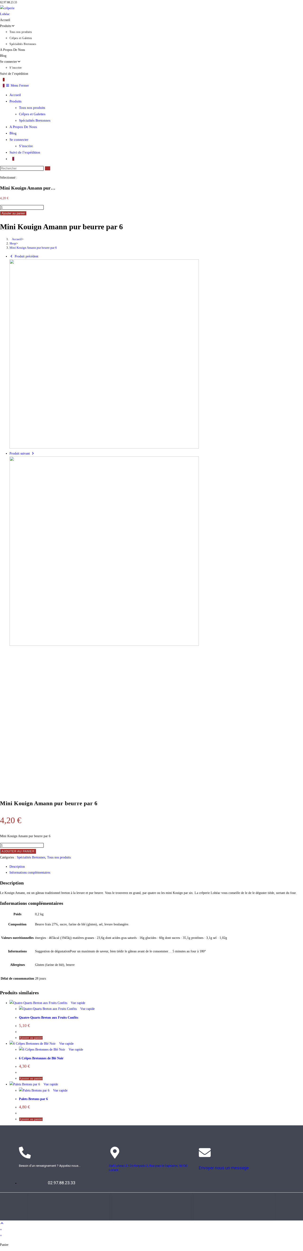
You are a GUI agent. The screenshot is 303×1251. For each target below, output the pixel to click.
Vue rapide (77, 1003)
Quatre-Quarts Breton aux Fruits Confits (48, 1017)
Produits (15, 101)
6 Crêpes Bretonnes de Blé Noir (41, 1058)
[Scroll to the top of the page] (2, 1223)
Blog (13, 133)
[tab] (156, 867)
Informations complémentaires (29, 872)
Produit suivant (19, 453)
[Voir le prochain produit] (33, 453)
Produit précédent (26, 256)
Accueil (15, 95)
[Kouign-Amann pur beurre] (104, 447)
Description (17, 866)
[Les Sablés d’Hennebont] (104, 644)
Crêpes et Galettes (32, 114)
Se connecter (18, 139)
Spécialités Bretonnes (34, 120)
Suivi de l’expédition (24, 152)
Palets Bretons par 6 (33, 1099)
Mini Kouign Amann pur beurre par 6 (33, 247)
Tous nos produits (32, 108)
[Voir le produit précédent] (11, 256)
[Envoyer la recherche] (47, 168)
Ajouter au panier (13, 213)
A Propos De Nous (23, 127)
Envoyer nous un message (224, 1167)
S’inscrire (26, 146)
